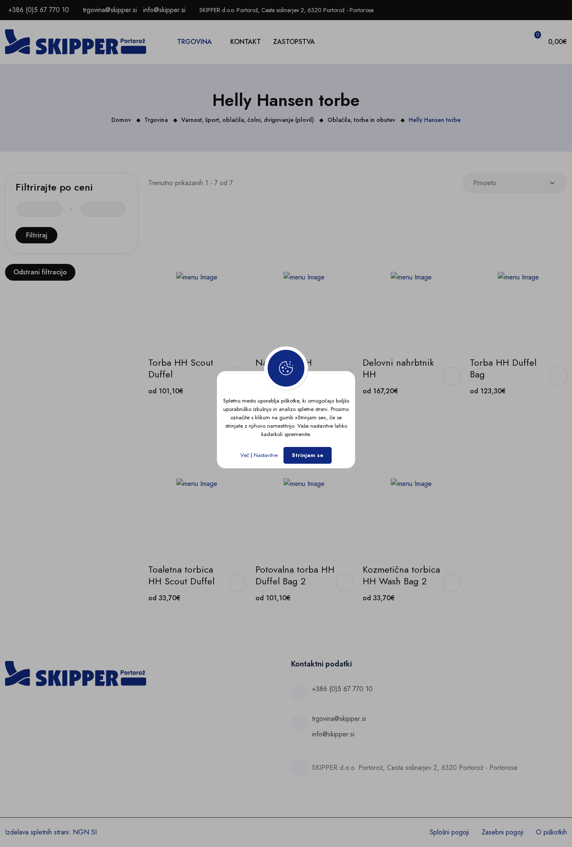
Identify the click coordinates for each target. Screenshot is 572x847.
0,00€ (557, 41)
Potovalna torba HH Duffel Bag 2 (295, 575)
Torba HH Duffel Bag (503, 368)
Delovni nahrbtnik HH (398, 368)
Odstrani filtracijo (40, 272)
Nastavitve (266, 455)
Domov (121, 120)
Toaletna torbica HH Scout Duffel (181, 575)
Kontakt (245, 41)
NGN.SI (85, 832)
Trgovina (194, 41)
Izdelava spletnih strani (37, 832)
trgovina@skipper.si (110, 10)
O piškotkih (551, 832)
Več (244, 455)
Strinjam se (307, 455)
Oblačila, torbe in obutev (361, 120)
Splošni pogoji (449, 832)
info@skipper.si (164, 10)
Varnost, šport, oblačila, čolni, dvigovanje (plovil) (247, 120)
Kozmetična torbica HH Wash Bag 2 (401, 575)
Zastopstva (294, 41)
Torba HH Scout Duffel (180, 368)
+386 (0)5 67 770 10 (38, 10)
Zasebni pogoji (502, 832)
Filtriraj (36, 235)
